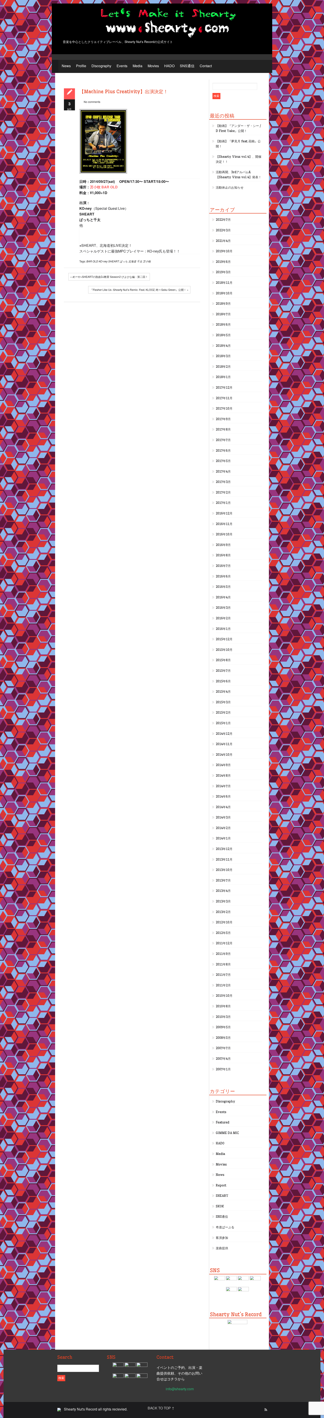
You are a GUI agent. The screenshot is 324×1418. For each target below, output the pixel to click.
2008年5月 (223, 1038)
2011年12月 (224, 943)
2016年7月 (223, 566)
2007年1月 (223, 1069)
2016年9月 (223, 545)
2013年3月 (223, 901)
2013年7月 (223, 880)
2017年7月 (223, 440)
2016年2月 (223, 618)
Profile (81, 65)
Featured (222, 1122)
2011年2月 (223, 985)
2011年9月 (223, 954)
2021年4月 (223, 241)
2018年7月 (223, 314)
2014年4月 (223, 807)
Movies (153, 65)
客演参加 (222, 1238)
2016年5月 (223, 587)
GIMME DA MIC (227, 1133)
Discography (101, 65)
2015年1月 (223, 723)
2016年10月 (224, 534)
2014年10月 (224, 755)
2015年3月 (223, 702)
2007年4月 (223, 1059)
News (66, 65)
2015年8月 (223, 660)
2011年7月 (223, 975)
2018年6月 (223, 325)
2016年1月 (223, 629)
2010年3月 (223, 1017)
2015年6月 (223, 681)
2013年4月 (223, 891)
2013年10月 (224, 870)
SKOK (220, 1206)
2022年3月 (223, 230)
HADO (169, 65)
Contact (206, 65)
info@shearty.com (180, 1388)
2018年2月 (223, 367)
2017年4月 (223, 471)
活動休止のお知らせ (230, 187)
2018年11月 (224, 283)
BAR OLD (92, 261)
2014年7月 (223, 786)
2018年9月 (223, 304)
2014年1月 (223, 838)
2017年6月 (223, 451)
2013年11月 (224, 859)
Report (221, 1185)
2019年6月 (223, 262)
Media (137, 65)
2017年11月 (224, 398)
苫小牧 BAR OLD (104, 186)
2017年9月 (223, 419)
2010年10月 (224, 996)
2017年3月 (223, 482)
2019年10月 (224, 251)
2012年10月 (224, 922)
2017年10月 (224, 408)
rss (265, 1410)
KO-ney (103, 261)
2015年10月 (224, 650)
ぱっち (124, 261)
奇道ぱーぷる (225, 1227)
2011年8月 (223, 964)
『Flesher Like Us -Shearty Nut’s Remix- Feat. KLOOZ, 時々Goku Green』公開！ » (139, 289)
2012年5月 (223, 933)
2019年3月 (223, 272)
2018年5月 (223, 335)
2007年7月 (223, 1048)
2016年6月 (223, 576)
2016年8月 (223, 555)
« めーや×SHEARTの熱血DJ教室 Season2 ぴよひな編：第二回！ (109, 276)
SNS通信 (187, 65)
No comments (92, 102)
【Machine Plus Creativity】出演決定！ (123, 92)
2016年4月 (223, 597)
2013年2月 (223, 912)
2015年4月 (223, 692)
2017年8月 (223, 429)
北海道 (132, 261)
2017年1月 (223, 503)
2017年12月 (224, 388)
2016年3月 (223, 608)
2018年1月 (223, 377)
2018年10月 (224, 293)
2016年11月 (224, 524)
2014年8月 (223, 776)
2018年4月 (223, 346)
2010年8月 (223, 1006)
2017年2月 (223, 492)
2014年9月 (223, 765)
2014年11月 (224, 744)
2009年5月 (223, 1027)
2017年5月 (223, 461)
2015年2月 (223, 713)
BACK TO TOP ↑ (161, 1408)
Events (122, 65)
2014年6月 (223, 796)
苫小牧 (147, 261)
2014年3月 (223, 817)
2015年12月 (224, 639)
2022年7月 (223, 220)
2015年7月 (223, 671)
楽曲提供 (222, 1248)
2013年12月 (224, 849)
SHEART (113, 261)
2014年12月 (224, 734)
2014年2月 (223, 828)
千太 (139, 261)
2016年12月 (224, 513)
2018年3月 (223, 356)
